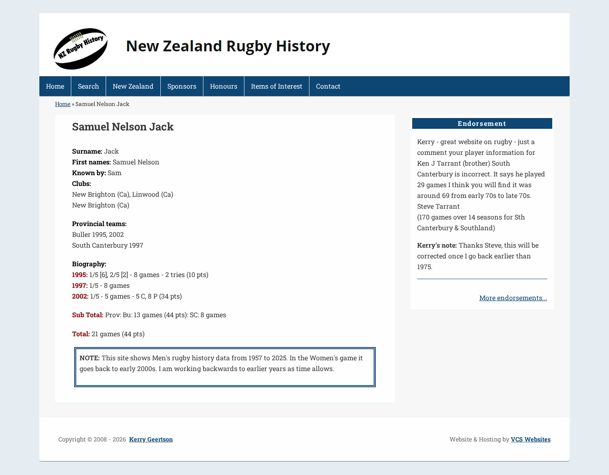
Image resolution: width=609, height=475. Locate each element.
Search (88, 86)
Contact (328, 86)
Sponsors (181, 86)
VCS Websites (531, 439)
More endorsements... (513, 297)
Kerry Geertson (151, 439)
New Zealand (133, 86)
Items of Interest (276, 86)
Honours (223, 86)
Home (55, 86)
